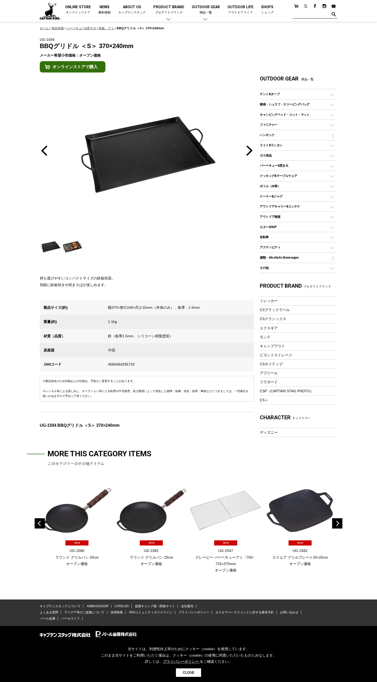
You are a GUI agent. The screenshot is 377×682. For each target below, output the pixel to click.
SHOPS (267, 10)
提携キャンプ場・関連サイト (155, 606)
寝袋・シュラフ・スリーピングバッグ (284, 104)
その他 (264, 268)
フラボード (269, 382)
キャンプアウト (272, 346)
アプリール (269, 373)
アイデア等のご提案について (84, 612)
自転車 (264, 237)
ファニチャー (268, 124)
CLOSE (188, 673)
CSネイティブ (271, 364)
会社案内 (187, 606)
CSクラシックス (273, 319)
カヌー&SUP (268, 227)
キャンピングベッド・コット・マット (284, 114)
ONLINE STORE (78, 10)
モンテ (265, 337)
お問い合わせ (289, 612)
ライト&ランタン (271, 145)
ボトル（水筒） (270, 186)
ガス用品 (266, 155)
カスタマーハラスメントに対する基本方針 (244, 612)
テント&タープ (270, 94)
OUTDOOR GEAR (206, 10)
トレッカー (269, 301)
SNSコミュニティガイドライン (150, 612)
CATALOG (122, 606)
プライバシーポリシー (193, 612)
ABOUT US (132, 10)
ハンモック (267, 135)
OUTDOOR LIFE (240, 10)
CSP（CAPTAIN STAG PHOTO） (287, 391)
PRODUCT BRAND (168, 10)
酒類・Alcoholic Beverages (279, 257)
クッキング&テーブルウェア (278, 176)
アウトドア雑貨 (270, 217)
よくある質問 (49, 612)
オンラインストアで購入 (75, 67)
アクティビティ (270, 247)
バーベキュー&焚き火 (274, 165)
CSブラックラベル (275, 310)
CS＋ (264, 400)
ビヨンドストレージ (276, 355)
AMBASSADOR (97, 606)
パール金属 (47, 618)
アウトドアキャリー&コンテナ (280, 206)
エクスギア (269, 328)
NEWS (104, 10)
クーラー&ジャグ (271, 196)
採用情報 (117, 612)
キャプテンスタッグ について (60, 606)
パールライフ (70, 618)
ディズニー (269, 432)
